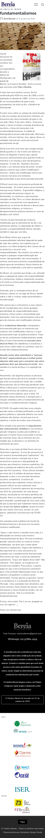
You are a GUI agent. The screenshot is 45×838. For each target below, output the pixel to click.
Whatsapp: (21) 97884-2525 (22, 639)
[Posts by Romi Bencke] (2, 19)
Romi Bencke (10, 19)
